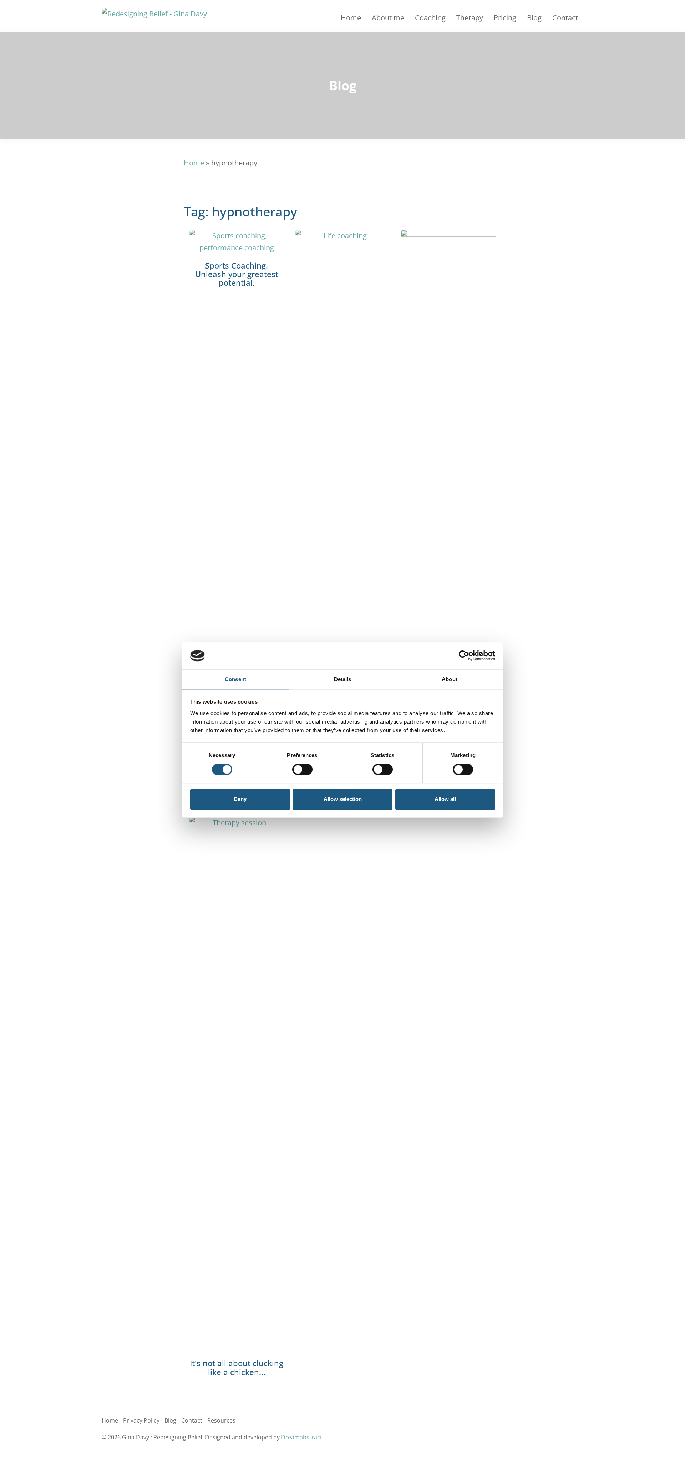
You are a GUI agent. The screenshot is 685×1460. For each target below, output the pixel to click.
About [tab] (449, 679)
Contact (565, 17)
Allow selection (343, 799)
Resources (221, 1420)
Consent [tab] (235, 679)
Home (351, 17)
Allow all (445, 799)
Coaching (430, 17)
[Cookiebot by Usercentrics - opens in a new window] (464, 655)
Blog (534, 17)
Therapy (469, 17)
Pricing (505, 17)
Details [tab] (342, 679)
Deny (240, 799)
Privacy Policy (141, 1420)
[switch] (302, 769)
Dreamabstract (301, 1437)
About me (388, 17)
